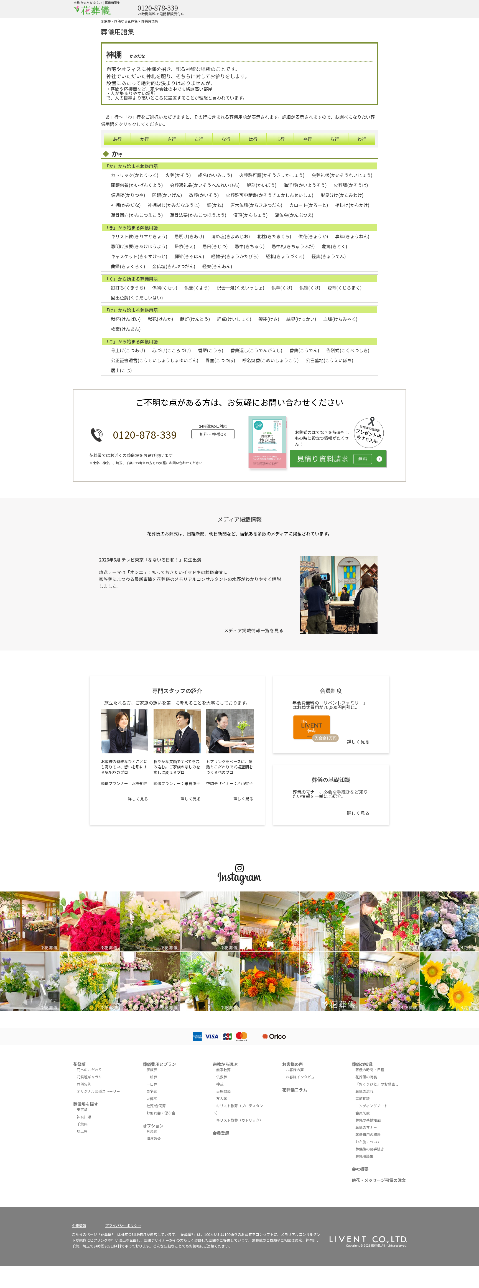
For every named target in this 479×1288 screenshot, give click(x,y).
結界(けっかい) (301, 319)
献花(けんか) (160, 319)
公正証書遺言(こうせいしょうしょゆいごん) (154, 360)
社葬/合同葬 (156, 1105)
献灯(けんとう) (195, 319)
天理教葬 (223, 1091)
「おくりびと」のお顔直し (377, 1084)
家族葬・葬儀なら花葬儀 (119, 21)
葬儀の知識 (362, 1064)
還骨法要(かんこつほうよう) (198, 215)
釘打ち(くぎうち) (128, 287)
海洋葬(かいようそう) (305, 185)
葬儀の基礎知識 (368, 1120)
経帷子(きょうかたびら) (235, 256)
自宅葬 (151, 1091)
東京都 (82, 1109)
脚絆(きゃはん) (189, 256)
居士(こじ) (121, 370)
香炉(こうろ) (210, 350)
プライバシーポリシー (123, 1225)
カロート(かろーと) (308, 205)
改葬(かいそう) (204, 195)
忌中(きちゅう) (250, 246)
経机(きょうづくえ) (285, 256)
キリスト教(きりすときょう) (139, 236)
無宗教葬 (223, 1069)
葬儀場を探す (85, 1104)
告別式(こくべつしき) (348, 350)
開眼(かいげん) (167, 195)
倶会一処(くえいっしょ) (240, 287)
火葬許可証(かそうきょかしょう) (272, 175)
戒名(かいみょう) (215, 175)
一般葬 (151, 1076)
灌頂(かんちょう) (250, 215)
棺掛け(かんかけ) (352, 205)
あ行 (117, 139)
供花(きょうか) (313, 236)
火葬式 (151, 1098)
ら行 (334, 139)
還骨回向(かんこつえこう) (137, 215)
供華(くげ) (281, 287)
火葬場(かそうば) (351, 185)
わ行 (361, 139)
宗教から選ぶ (225, 1064)
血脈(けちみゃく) (340, 319)
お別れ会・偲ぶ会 (160, 1113)
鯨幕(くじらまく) (344, 287)
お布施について (368, 1141)
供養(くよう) (197, 287)
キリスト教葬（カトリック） (239, 1120)
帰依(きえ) (184, 246)
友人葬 (221, 1098)
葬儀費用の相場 (368, 1134)
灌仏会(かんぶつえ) (294, 215)
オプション (153, 1126)
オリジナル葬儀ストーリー (98, 1091)
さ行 (171, 139)
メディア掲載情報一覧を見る (254, 630)
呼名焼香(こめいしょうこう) (270, 360)
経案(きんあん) (217, 266)
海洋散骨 (153, 1138)
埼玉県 (82, 1131)
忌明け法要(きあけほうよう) (139, 246)
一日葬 (151, 1084)
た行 (198, 139)
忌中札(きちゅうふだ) (293, 246)
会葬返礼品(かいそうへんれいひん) (205, 185)
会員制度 (362, 1113)
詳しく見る (138, 798)
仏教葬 (221, 1076)
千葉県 (82, 1124)
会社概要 (360, 1169)
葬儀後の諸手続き (369, 1149)
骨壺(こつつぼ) (220, 360)
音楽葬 (151, 1131)
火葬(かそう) (178, 175)
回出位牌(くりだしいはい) (137, 297)
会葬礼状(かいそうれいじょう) (342, 175)
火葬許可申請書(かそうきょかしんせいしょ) (270, 195)
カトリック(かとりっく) (135, 175)
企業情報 (79, 1225)
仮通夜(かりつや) (128, 195)
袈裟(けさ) (268, 319)
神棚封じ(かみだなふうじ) (174, 205)
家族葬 (151, 1069)
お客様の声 (292, 1064)
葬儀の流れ (364, 1091)
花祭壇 (79, 1064)
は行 (253, 139)
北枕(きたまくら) (274, 236)
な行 (225, 139)
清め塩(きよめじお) (230, 236)
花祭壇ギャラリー (91, 1076)
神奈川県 (84, 1116)
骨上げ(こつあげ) (128, 350)
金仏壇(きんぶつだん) (173, 266)
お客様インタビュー (302, 1076)
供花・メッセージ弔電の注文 (379, 1180)
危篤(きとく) (334, 246)
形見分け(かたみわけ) (342, 195)
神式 (219, 1084)
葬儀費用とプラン (159, 1064)
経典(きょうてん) (329, 256)
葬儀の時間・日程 (369, 1069)
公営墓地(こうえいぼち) (329, 360)
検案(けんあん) (126, 329)
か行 (144, 139)
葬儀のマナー (366, 1127)
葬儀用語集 (149, 21)
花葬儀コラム (294, 1090)
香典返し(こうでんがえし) (256, 350)
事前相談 (362, 1098)
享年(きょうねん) (352, 236)
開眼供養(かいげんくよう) (137, 185)
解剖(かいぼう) (262, 185)
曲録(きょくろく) (128, 266)
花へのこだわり (89, 1069)
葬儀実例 (84, 1084)
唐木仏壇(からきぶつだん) (256, 205)
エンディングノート (371, 1105)
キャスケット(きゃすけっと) (139, 256)
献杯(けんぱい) (126, 319)
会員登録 (221, 1133)
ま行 (280, 139)
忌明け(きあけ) (189, 236)
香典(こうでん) (304, 350)
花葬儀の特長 (366, 1076)
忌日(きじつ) (215, 246)
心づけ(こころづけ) (171, 350)
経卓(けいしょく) (234, 319)
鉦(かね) (215, 205)
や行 (307, 139)
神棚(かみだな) (126, 205)
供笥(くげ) (309, 287)
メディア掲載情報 (240, 519)
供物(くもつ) (164, 287)
